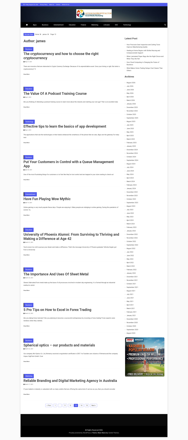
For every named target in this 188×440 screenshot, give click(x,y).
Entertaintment (59, 25)
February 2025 (131, 143)
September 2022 (132, 245)
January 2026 (131, 104)
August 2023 (131, 206)
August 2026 (131, 83)
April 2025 (130, 136)
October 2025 (131, 114)
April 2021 (130, 305)
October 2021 (131, 284)
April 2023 (130, 220)
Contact (58, 4)
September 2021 (132, 287)
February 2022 (131, 270)
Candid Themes (113, 433)
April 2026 (130, 97)
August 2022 (131, 248)
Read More (27, 74)
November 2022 (132, 238)
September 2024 (132, 160)
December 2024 (132, 150)
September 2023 (132, 203)
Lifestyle (106, 25)
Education (72, 25)
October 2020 (131, 326)
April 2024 (130, 178)
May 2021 (130, 301)
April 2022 (130, 263)
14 (81, 405)
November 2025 (132, 111)
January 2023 (131, 231)
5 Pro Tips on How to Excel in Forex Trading (57, 310)
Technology (127, 25)
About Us (51, 4)
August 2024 (131, 164)
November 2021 (132, 280)
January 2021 (131, 315)
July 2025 (130, 125)
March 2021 (131, 308)
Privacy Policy (43, 4)
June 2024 (130, 171)
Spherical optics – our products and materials (59, 345)
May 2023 (130, 217)
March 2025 (131, 139)
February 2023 (131, 227)
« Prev (49, 405)
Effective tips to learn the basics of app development (65, 126)
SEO (116, 25)
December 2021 (132, 277)
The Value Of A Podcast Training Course (55, 94)
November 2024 (132, 153)
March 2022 (131, 266)
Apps (35, 25)
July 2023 (130, 210)
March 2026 (131, 100)
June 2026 (130, 90)
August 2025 (131, 121)
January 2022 (131, 273)
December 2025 (132, 107)
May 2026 (130, 93)
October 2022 (131, 241)
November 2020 (132, 322)
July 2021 (130, 294)
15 (87, 405)
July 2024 (130, 167)
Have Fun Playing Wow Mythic (47, 199)
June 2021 (130, 298)
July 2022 (130, 252)
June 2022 (130, 255)
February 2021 (131, 312)
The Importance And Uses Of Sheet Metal (56, 274)
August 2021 (131, 291)
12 (70, 405)
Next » (93, 405)
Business (45, 25)
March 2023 (131, 224)
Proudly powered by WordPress (80, 433)
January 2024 (131, 188)
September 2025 (132, 118)
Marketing (94, 25)
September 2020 (132, 330)
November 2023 (132, 195)
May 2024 (130, 174)
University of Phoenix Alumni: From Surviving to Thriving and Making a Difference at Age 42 (71, 236)
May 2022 (130, 259)
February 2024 (131, 185)
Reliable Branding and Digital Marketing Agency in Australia (70, 381)
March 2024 (131, 181)
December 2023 (132, 192)
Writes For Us (65, 4)
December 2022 (132, 234)
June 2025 (130, 128)
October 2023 (131, 199)
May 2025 (130, 132)
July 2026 (130, 86)
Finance (83, 25)
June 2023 (130, 213)
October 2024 (131, 157)
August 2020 (131, 333)
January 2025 (131, 146)
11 (65, 405)
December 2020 (132, 319)
